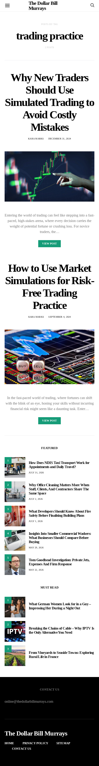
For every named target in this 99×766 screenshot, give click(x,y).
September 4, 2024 (59, 317)
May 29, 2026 (36, 547)
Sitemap (63, 743)
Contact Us (21, 748)
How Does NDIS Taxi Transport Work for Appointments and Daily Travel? (59, 465)
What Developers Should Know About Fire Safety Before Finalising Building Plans (60, 513)
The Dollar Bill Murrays (36, 733)
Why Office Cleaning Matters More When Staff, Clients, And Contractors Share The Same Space (59, 489)
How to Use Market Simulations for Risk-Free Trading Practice (49, 286)
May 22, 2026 (36, 570)
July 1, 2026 (36, 521)
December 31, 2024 (59, 138)
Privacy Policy (35, 743)
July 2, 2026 (36, 499)
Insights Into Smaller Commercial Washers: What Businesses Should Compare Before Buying (60, 538)
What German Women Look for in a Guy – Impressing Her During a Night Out (60, 606)
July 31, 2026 (36, 472)
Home (9, 743)
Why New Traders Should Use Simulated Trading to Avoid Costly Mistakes (49, 102)
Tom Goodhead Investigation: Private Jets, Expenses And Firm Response (59, 562)
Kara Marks (36, 138)
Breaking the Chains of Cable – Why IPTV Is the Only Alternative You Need (61, 630)
